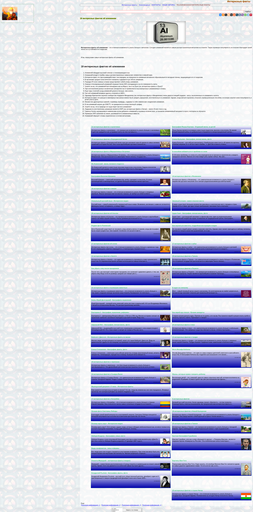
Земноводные (144, 5)
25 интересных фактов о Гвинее (185, 423)
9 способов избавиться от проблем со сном (189, 151)
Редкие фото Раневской (100, 226)
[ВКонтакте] (220, 15)
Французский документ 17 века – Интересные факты (112, 386)
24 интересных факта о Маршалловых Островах (110, 151)
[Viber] (242, 15)
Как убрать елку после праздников (105, 268)
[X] (226, 15)
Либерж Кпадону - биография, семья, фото (108, 436)
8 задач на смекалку (180, 288)
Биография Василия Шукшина (103, 176)
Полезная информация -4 (151, 505)
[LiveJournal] (237, 15)
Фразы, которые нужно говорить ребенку (188, 374)
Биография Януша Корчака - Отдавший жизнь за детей (193, 127)
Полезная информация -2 (110, 505)
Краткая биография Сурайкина (184, 436)
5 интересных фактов (180, 399)
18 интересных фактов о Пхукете (185, 268)
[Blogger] (229, 15)
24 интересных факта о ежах (183, 325)
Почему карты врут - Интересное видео (107, 423)
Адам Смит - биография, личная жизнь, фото (190, 213)
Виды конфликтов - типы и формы (105, 448)
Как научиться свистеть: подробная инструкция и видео (194, 226)
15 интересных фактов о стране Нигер (187, 490)
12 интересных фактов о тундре (185, 337)
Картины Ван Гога (179, 461)
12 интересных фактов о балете (104, 256)
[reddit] (234, 15)
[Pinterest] (251, 15)
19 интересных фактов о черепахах (105, 362)
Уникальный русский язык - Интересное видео (109, 201)
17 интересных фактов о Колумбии (105, 399)
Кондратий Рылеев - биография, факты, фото (109, 473)
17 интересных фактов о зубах (184, 244)
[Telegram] (248, 15)
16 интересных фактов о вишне (103, 188)
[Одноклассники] (223, 15)
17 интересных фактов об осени (104, 244)
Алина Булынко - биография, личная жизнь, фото (192, 139)
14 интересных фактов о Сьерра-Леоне (107, 374)
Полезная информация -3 (131, 505)
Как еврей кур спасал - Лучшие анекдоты (188, 312)
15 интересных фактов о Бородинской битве (109, 139)
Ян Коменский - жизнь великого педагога (107, 164)
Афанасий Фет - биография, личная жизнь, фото (110, 325)
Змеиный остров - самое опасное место (188, 201)
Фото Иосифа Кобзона (181, 349)
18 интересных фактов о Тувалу (185, 256)
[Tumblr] (240, 15)
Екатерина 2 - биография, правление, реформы (110, 312)
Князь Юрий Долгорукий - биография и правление (111, 300)
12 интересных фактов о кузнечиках (105, 127)
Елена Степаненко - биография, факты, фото (109, 349)
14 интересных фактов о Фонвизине (186, 176)
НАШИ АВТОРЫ (168, 5)
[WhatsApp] (245, 15)
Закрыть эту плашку (132, 510)
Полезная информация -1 (90, 505)
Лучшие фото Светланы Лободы (104, 411)
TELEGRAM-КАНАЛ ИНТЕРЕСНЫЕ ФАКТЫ (193, 5)
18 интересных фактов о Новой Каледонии (189, 411)
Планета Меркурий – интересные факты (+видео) (110, 461)
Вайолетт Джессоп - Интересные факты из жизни (110, 337)
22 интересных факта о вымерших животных (109, 288)
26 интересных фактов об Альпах (104, 213)
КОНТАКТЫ (156, 5)
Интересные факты (240, 1)
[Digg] (231, 15)
